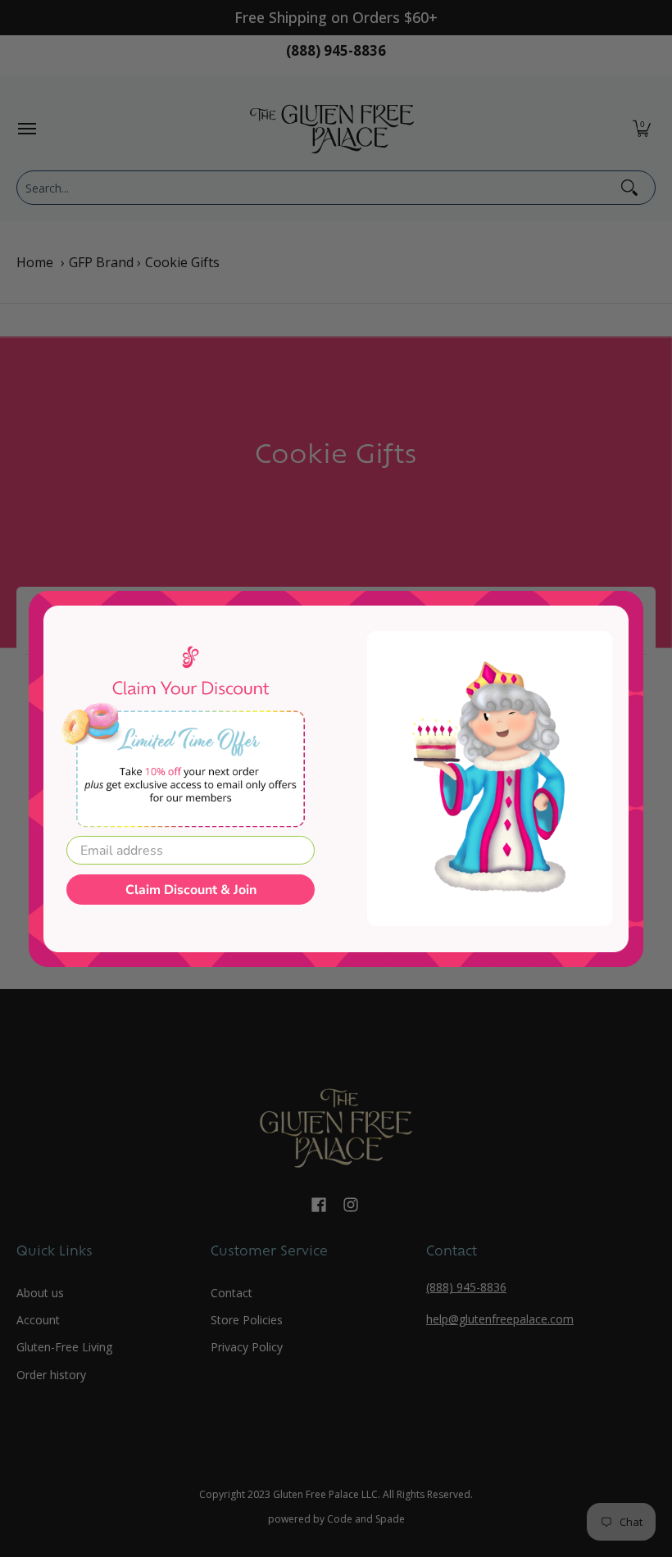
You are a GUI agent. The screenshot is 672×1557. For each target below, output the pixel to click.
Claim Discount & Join (191, 890)
